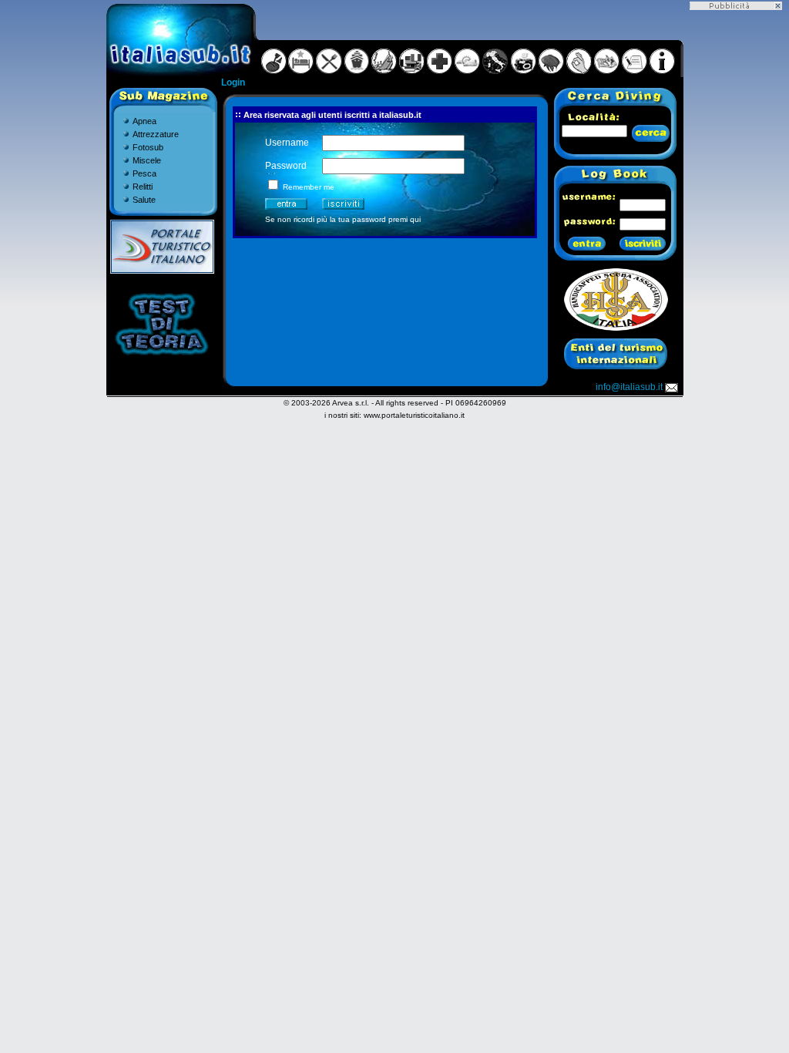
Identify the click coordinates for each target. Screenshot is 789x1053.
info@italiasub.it (629, 387)
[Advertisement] (736, 241)
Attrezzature (156, 134)
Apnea (144, 121)
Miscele (147, 160)
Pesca (144, 173)
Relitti (143, 186)
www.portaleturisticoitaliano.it (414, 415)
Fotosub (148, 147)
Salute (144, 199)
